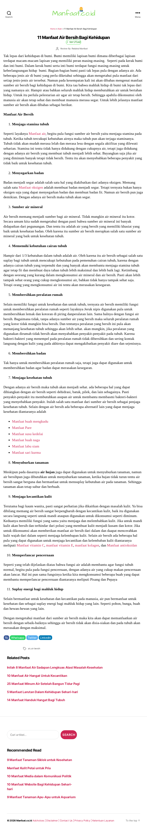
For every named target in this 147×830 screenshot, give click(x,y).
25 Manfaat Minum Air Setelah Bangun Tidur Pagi (43, 684)
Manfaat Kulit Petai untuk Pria (29, 768)
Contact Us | (67, 820)
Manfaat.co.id (24, 820)
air (29, 648)
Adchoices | (39, 820)
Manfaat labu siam (25, 446)
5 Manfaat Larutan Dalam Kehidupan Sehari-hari (42, 692)
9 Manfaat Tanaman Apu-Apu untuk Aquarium (41, 797)
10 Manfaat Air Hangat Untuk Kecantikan (37, 676)
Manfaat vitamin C (30, 545)
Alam (60, 29)
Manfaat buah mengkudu (30, 421)
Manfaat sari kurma (26, 452)
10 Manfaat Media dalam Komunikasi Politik (39, 776)
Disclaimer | (53, 820)
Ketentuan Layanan (103, 820)
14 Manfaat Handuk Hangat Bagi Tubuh (36, 700)
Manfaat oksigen (31, 187)
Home (53, 29)
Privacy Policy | (83, 820)
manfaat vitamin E (59, 545)
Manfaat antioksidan (122, 545)
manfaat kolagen (87, 545)
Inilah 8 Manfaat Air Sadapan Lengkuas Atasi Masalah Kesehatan (55, 667)
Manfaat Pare (22, 428)
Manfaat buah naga (26, 440)
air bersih (35, 648)
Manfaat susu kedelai (27, 434)
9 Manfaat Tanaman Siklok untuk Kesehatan (39, 760)
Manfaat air (37, 134)
